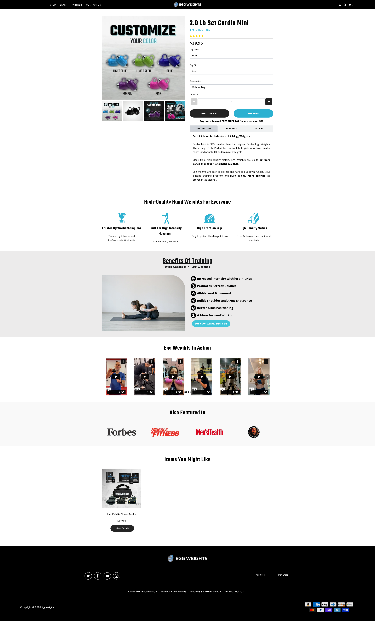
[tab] (185, 392)
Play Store (283, 575)
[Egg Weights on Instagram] (117, 576)
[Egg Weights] (187, 4)
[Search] (345, 4)
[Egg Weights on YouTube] (108, 576)
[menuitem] (54, 4)
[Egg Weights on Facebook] (98, 576)
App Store (260, 575)
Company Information (142, 591)
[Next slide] (181, 111)
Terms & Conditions (173, 591)
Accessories (195, 81)
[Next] (267, 377)
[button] (197, 36)
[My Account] (340, 4)
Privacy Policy (234, 591)
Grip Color (194, 49)
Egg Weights (48, 607)
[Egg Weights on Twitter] (89, 576)
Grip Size (194, 65)
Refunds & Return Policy (205, 591)
